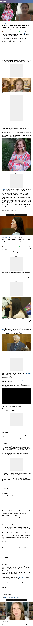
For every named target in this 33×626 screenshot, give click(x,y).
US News (17, 597)
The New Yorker (21, 577)
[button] (30, 31)
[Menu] (32, 1)
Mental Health (14, 597)
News (5, 22)
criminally (4, 275)
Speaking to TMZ (4, 189)
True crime (10, 597)
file (9, 582)
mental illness (28, 373)
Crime (7, 621)
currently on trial (8, 253)
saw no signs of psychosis (23, 380)
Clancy (3, 253)
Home (3, 22)
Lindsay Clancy (6, 597)
